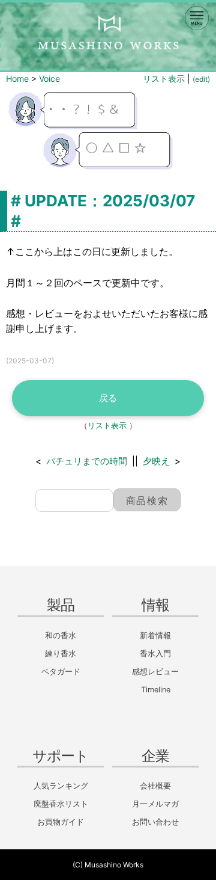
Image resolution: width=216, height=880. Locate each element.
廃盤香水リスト (61, 803)
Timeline (155, 689)
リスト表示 (164, 78)
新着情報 (155, 635)
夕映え (156, 461)
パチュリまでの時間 (86, 461)
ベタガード (60, 671)
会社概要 (155, 785)
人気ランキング (61, 785)
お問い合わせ (155, 821)
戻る (108, 398)
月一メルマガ (155, 803)
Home (17, 78)
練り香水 (60, 653)
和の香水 (60, 635)
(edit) (201, 79)
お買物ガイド (60, 821)
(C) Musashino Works (108, 864)
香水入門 (155, 653)
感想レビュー (155, 671)
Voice (49, 78)
